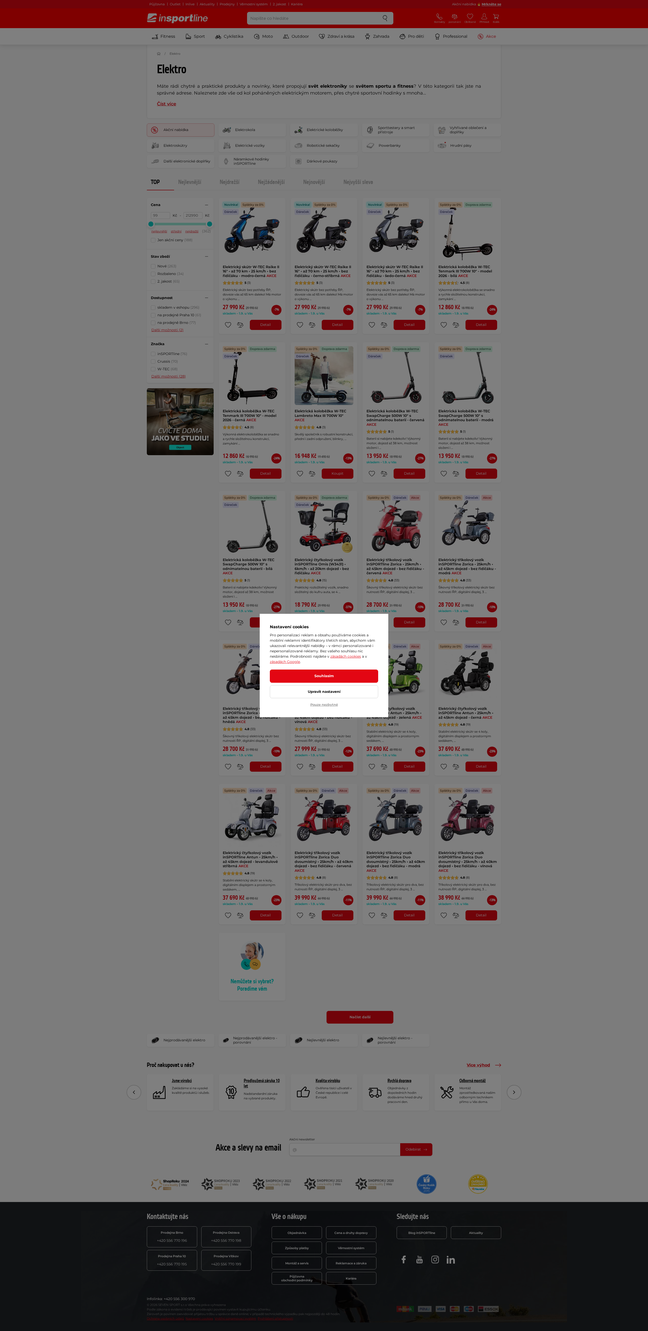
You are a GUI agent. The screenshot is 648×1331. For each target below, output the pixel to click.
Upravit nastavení (324, 691)
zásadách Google (285, 661)
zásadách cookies (345, 656)
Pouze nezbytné (324, 705)
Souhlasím (324, 676)
